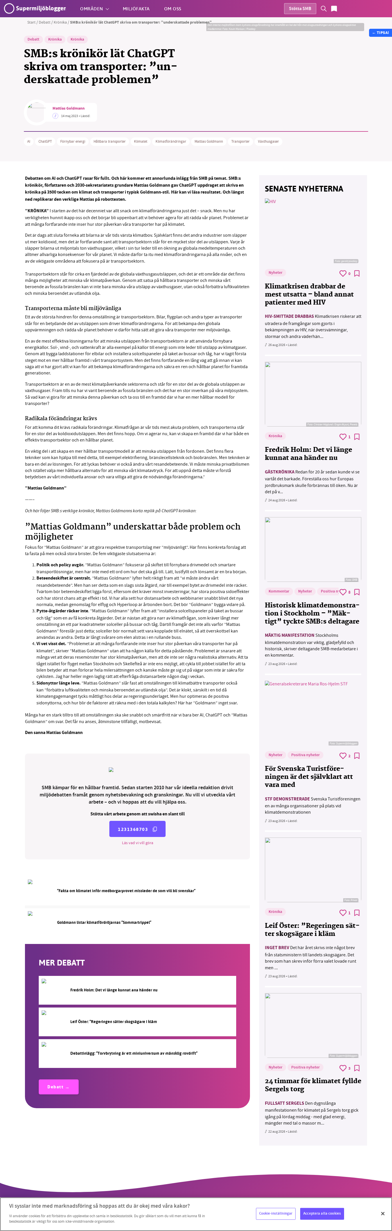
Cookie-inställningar (276, 1213)
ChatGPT (45, 141)
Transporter (240, 141)
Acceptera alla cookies (322, 1213)
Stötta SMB (300, 9)
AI (28, 141)
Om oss (172, 8)
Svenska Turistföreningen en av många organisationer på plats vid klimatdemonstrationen (312, 805)
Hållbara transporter (110, 141)
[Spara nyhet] (357, 273)
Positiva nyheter (335, 591)
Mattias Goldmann (69, 109)
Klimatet (140, 141)
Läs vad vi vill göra (137, 842)
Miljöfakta (136, 8)
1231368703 (133, 829)
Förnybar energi (72, 141)
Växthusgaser (268, 141)
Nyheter (275, 273)
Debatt (45, 22)
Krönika (60, 22)
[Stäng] (383, 1213)
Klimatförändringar (171, 141)
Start (31, 22)
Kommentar (279, 591)
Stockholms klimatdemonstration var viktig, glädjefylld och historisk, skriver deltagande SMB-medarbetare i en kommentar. (311, 645)
